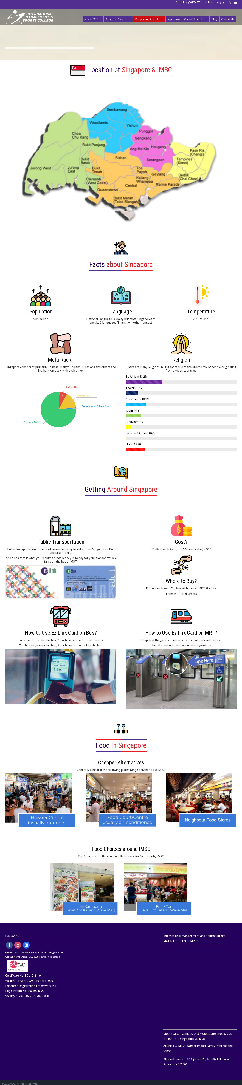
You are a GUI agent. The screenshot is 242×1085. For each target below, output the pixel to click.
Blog (214, 19)
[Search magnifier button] (233, 11)
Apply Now (173, 19)
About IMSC (91, 19)
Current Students (194, 19)
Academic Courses (116, 19)
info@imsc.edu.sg (212, 2)
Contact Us (227, 19)
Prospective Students (147, 19)
